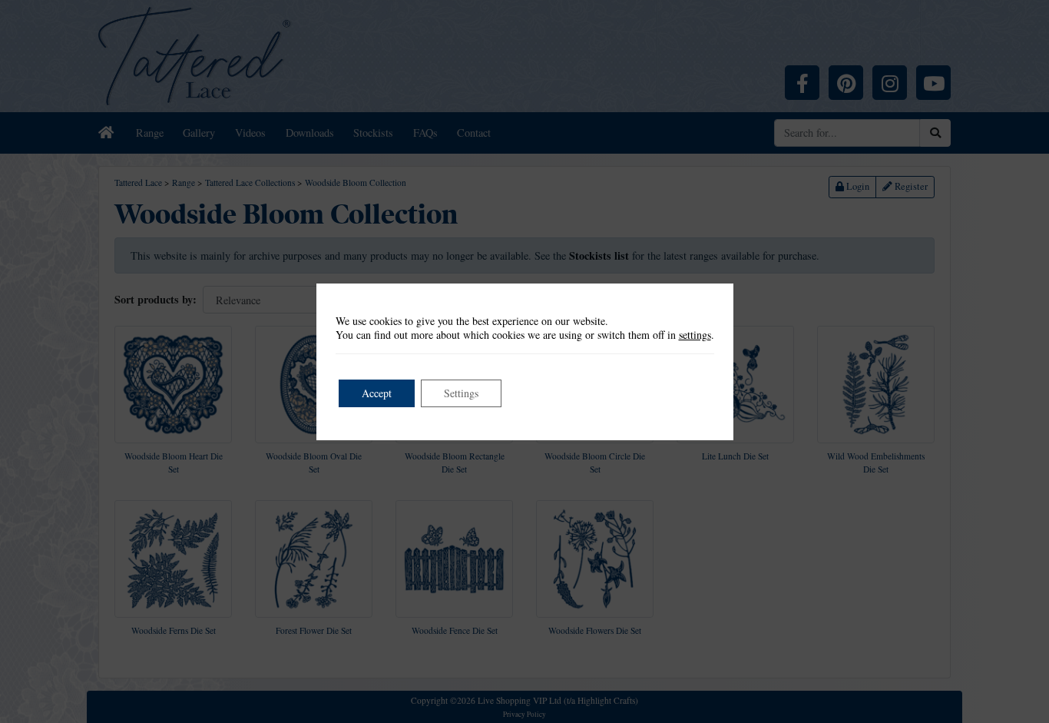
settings (695, 335)
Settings (461, 393)
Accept (377, 393)
